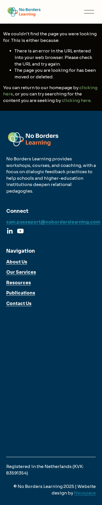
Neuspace (85, 493)
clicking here (76, 100)
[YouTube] (20, 231)
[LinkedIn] (9, 231)
